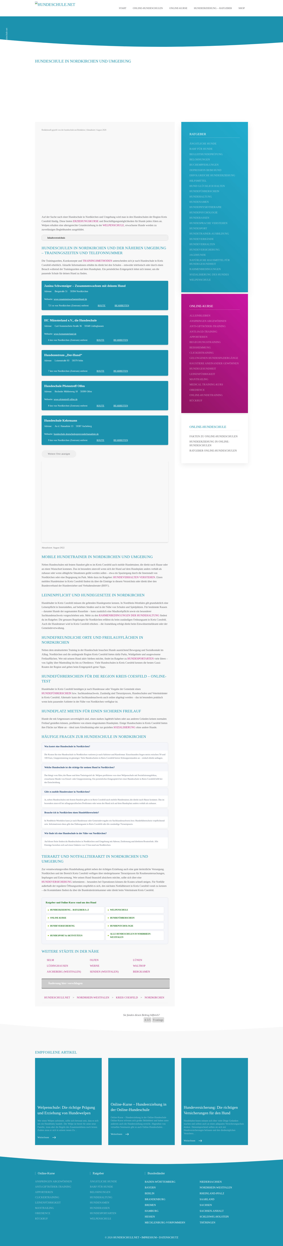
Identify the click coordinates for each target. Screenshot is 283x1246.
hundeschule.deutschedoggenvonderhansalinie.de (76, 434)
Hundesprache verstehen (208, 223)
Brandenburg (155, 1199)
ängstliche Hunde (203, 143)
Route (101, 305)
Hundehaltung (200, 196)
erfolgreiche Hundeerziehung (212, 175)
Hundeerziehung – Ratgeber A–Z (69, 910)
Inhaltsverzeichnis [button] (56, 237)
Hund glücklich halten (207, 186)
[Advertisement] (141, 91)
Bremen (150, 1205)
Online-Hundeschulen (148, 8)
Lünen (137, 960)
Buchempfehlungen (204, 164)
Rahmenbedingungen (205, 269)
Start (122, 8)
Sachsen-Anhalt (212, 1211)
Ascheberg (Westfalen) (64, 971)
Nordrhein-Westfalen (216, 1187)
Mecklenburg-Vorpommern (165, 1222)
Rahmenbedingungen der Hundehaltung (129, 615)
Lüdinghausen (57, 965)
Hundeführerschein (56, 693)
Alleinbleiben (199, 315)
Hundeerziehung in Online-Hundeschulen (209, 443)
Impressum (149, 1237)
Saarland (207, 1199)
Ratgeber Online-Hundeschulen (213, 450)
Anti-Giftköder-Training (207, 326)
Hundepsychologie (121, 926)
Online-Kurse (178, 8)
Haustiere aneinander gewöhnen (214, 363)
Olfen (94, 960)
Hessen (150, 1216)
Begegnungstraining (205, 342)
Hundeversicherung (57, 881)
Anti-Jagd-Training (203, 331)
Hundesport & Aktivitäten (66, 935)
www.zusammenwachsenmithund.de (70, 299)
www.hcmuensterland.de (65, 334)
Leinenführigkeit (202, 374)
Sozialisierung (124, 727)
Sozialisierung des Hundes (209, 274)
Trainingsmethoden (97, 260)
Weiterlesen (43, 1137)
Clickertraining (201, 352)
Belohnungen (199, 159)
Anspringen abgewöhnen (207, 321)
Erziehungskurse (86, 221)
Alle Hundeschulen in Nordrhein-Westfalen (130, 936)
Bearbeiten (122, 305)
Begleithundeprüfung (206, 154)
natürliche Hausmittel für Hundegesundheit (209, 262)
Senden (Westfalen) (104, 971)
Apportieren (198, 336)
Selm (50, 960)
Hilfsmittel (198, 180)
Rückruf (195, 400)
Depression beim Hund (205, 170)
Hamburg (152, 1211)
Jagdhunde (197, 254)
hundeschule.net (126, 1237)
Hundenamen (199, 201)
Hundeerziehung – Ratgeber (213, 8)
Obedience (197, 389)
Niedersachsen (211, 1181)
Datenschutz (168, 1237)
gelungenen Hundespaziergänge (213, 358)
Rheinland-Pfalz (212, 1193)
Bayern (150, 1187)
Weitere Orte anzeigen (59, 454)
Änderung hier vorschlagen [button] (65, 983)
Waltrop (139, 965)
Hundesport (198, 228)
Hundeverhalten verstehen (134, 577)
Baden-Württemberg (160, 1181)
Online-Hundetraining (206, 395)
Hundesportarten (140, 658)
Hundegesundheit (202, 368)
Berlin (149, 1193)
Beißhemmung (200, 347)
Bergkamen (141, 971)
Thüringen (207, 1222)
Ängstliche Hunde (103, 1181)
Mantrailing (198, 379)
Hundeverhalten (202, 244)
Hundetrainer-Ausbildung (209, 233)
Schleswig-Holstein (214, 1216)
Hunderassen (199, 217)
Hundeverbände (201, 239)
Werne (94, 965)
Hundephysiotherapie (205, 207)
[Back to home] (62, 8)
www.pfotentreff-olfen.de (65, 399)
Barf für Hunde (201, 148)
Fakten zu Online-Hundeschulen (213, 436)
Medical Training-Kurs (206, 384)
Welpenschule (113, 225)
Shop (241, 8)
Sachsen (206, 1205)
